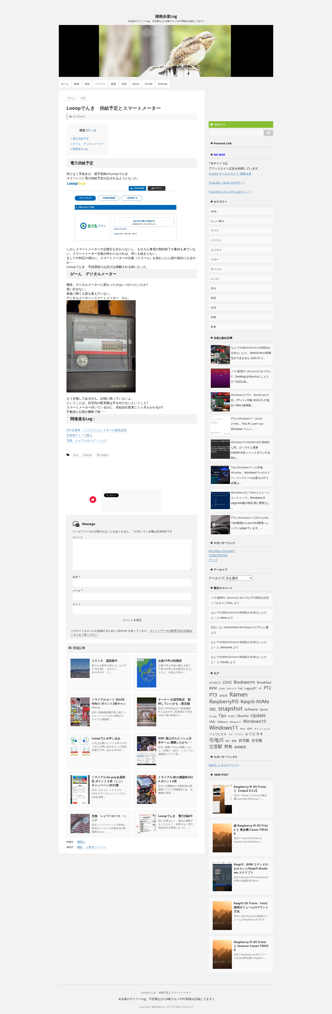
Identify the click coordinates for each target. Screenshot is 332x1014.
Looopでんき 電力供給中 (175, 816)
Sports (264, 709)
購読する (219, 124)
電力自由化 (102, 455)
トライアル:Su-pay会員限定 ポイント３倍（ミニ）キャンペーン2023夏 (108, 781)
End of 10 (231, 688)
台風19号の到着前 (170, 660)
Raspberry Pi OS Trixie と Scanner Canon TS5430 (251, 946)
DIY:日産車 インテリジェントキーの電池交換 (96, 430)
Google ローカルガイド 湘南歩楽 (230, 173)
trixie (231, 716)
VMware (222, 722)
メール (77, 590)
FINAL (229, 603)
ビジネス (216, 250)
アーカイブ (216, 578)
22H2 (227, 682)
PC (260, 688)
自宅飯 (244, 740)
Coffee (222, 688)
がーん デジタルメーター (87, 143)
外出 (213, 288)
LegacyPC (250, 688)
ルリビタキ (254, 733)
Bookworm (244, 682)
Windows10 (254, 721)
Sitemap (162, 84)
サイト (76, 604)
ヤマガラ (239, 734)
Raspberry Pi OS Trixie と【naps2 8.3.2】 (250, 788)
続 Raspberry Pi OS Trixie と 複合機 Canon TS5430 (251, 829)
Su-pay (213, 716)
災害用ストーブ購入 (79, 435)
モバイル (216, 269)
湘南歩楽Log (166, 16)
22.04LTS (215, 682)
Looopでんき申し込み (106, 738)
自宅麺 (256, 740)
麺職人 (81, 842)
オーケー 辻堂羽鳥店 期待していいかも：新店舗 (174, 701)
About (135, 84)
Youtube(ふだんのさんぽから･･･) (230, 192)
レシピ (215, 278)
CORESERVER (218, 555)
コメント (77, 537)
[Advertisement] (102, 475)
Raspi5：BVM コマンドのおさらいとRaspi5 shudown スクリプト (251, 868)
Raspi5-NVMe (255, 701)
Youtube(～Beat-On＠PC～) (226, 183)
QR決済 (223, 695)
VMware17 (235, 722)
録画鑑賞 (240, 747)
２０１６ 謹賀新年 (105, 660)
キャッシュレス (262, 728)
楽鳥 (234, 740)
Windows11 (223, 727)
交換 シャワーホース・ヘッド (86, 440)
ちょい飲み (217, 221)
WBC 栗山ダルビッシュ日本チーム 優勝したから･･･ (175, 740)
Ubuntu (243, 715)
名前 (76, 577)
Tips (222, 715)
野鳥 (228, 746)
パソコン (100, 84)
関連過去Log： (80, 149)
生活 (124, 84)
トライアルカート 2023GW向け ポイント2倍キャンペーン (109, 703)
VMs (212, 722)
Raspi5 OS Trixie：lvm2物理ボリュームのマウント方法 (251, 907)
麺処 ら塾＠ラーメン (91, 847)
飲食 (76, 84)
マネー (215, 259)
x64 (249, 728)
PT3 (213, 695)
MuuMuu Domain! (222, 551)
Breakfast (264, 682)
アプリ (215, 230)
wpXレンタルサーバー (224, 765)
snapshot (230, 708)
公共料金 (87, 455)
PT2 (267, 688)
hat (240, 688)
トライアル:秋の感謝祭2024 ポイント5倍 (175, 779)
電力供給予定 (79, 138)
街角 (213, 317)
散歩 (228, 741)
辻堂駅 (215, 746)
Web (87, 84)
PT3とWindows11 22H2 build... (250, 517)
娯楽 (113, 84)
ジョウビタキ (218, 734)
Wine (242, 728)
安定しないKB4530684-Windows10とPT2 (236, 627)
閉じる (91, 130)
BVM (213, 688)
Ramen (238, 694)
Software (251, 709)
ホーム (65, 84)
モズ (230, 734)
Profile (148, 84)
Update (258, 715)
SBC (212, 709)
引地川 (216, 739)
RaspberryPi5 (224, 701)
